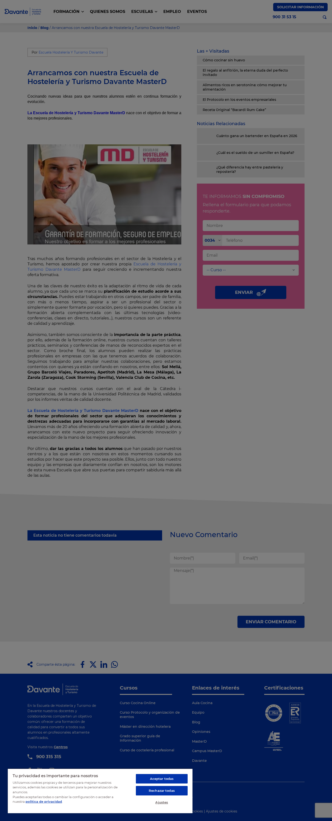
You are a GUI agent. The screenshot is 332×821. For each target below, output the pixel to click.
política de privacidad (44, 801)
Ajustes (161, 802)
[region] (100, 790)
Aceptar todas (162, 779)
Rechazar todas (162, 791)
